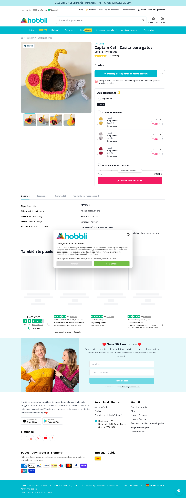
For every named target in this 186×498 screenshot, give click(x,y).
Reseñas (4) (42, 196)
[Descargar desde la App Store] (31, 421)
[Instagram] (31, 438)
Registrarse (159, 9)
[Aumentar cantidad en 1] (160, 119)
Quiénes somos (128, 9)
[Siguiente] (87, 77)
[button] (163, 20)
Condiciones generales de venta (34, 485)
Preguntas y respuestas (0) (86, 196)
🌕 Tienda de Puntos (94, 9)
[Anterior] (24, 77)
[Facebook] (24, 438)
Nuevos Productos (139, 415)
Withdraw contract (131, 485)
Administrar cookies (29, 489)
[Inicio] (22, 38)
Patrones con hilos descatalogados (147, 423)
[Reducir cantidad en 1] (153, 119)
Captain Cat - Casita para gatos (39, 38)
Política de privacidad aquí (130, 387)
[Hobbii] (33, 20)
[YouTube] (45, 438)
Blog (81, 9)
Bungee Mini (112, 120)
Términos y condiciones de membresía (102, 485)
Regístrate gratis (139, 407)
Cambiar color (112, 126)
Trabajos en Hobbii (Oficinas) (108, 415)
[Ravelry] (52, 438)
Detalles (25, 196)
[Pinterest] (38, 438)
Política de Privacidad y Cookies (66, 485)
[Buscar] (142, 20)
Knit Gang (99, 43)
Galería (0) (60, 196)
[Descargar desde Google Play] (52, 421)
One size (101, 104)
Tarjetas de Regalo (140, 427)
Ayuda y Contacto (103, 407)
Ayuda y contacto (112, 9)
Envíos (98, 411)
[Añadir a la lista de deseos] (161, 73)
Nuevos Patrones (139, 419)
